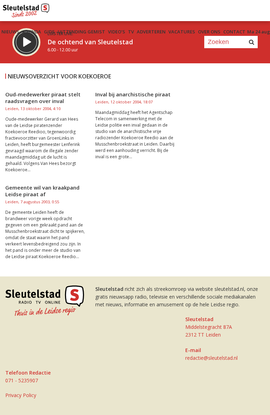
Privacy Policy (20, 395)
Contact (234, 31)
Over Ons (209, 31)
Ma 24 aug (258, 31)
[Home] (26, 9)
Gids (49, 31)
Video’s (116, 31)
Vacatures (181, 31)
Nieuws (10, 31)
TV (131, 31)
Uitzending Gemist (81, 31)
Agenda (31, 31)
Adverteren (151, 31)
